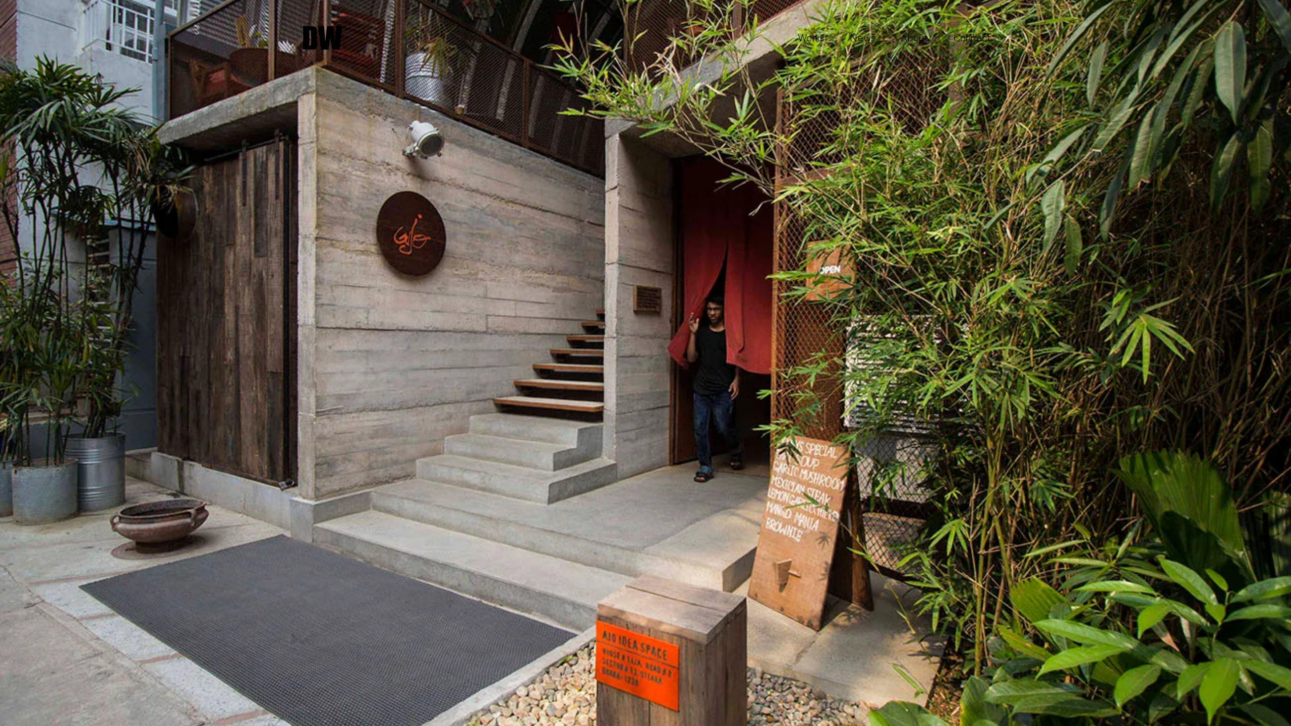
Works (811, 38)
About (914, 38)
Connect (972, 38)
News (862, 38)
